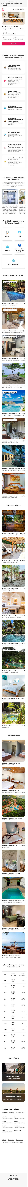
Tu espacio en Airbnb (18, 9)
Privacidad (10, 1179)
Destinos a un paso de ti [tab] (8, 1112)
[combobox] (13, 34)
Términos (16, 1179)
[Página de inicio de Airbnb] (3, 9)
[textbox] (7, 39)
